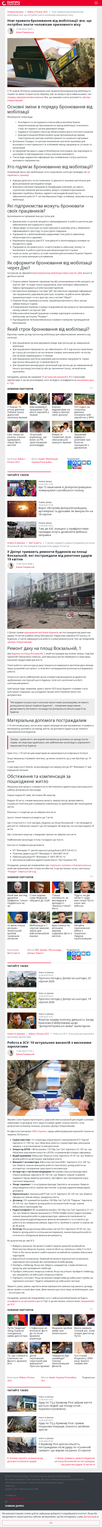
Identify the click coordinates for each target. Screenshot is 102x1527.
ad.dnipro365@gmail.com (73, 1501)
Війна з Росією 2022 (37, 11)
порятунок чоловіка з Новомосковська (70, 865)
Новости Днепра (16, 542)
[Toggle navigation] (96, 3)
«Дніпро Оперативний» (19, 642)
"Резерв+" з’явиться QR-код (21, 871)
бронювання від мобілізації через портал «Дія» (57, 273)
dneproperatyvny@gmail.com (44, 1501)
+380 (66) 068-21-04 (15, 1498)
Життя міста (35, 542)
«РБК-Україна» (39, 1131)
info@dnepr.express (18, 1501)
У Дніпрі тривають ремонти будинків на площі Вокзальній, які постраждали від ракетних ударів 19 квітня (74, 1461)
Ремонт (40, 953)
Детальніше (90, 1516)
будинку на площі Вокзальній (27, 653)
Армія (41, 458)
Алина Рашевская (25, 567)
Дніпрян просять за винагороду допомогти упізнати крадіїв (25, 1460)
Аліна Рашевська (25, 32)
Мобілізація (52, 458)
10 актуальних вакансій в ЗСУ (57, 376)
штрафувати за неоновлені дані (24, 1301)
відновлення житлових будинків (41, 632)
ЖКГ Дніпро (41, 949)
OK (51, 1522)
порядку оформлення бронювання (25, 97)
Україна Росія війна (41, 462)
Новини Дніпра (15, 11)
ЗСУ (43, 1380)
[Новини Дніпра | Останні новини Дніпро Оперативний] (11, 3)
